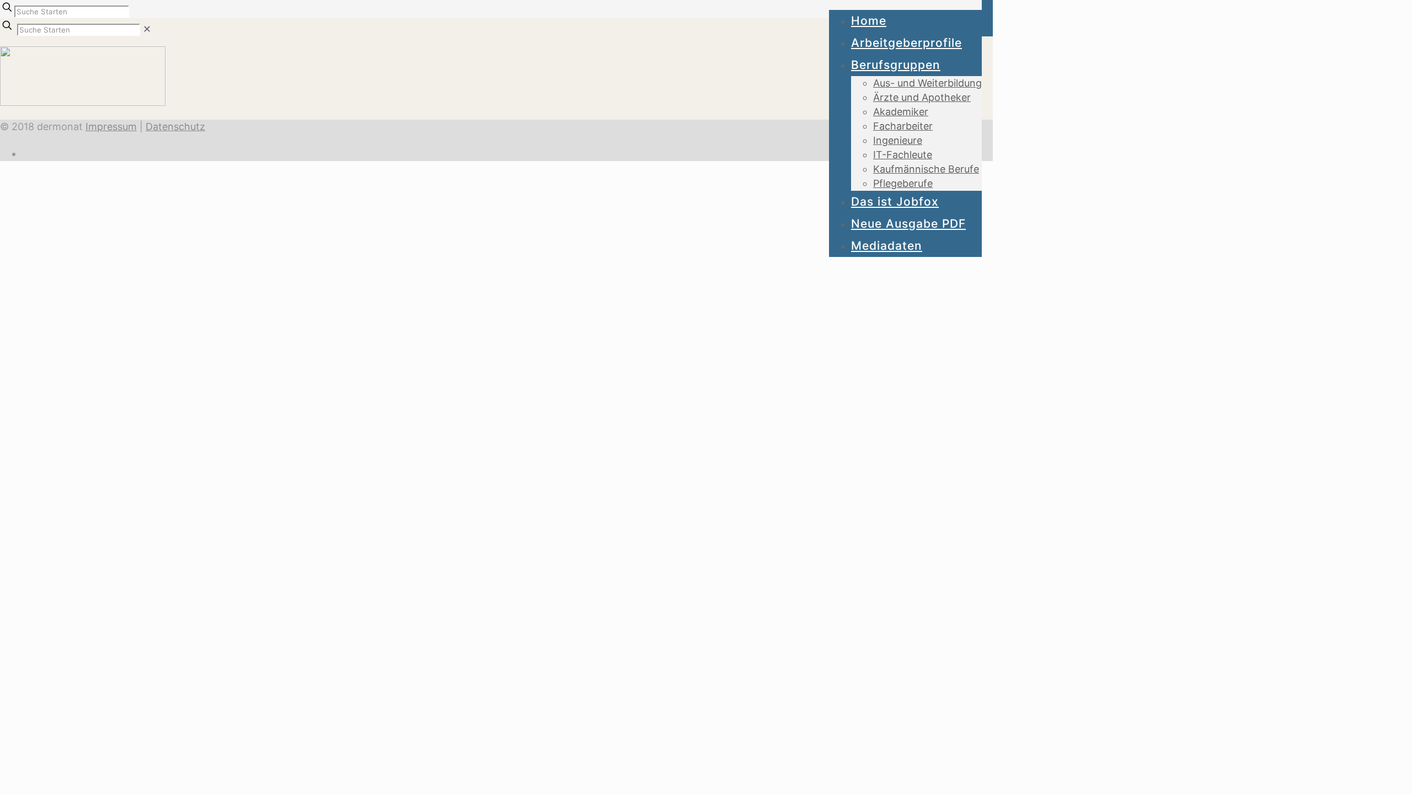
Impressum (111, 126)
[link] (147, 29)
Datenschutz (175, 126)
